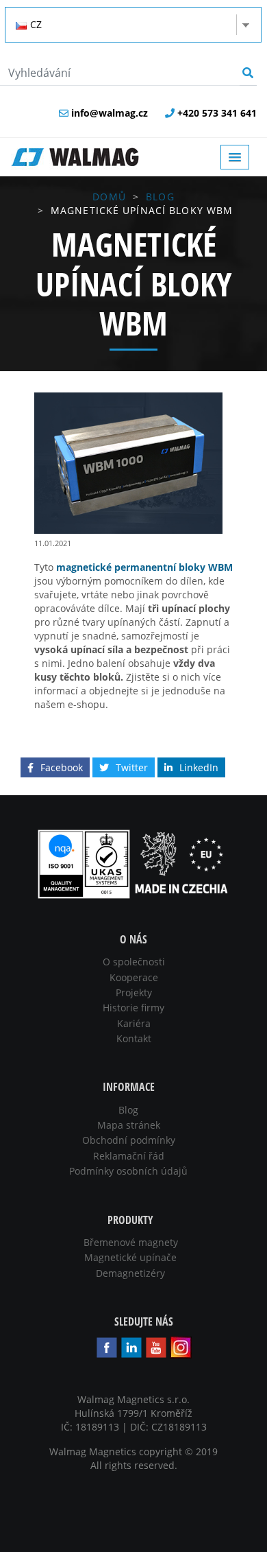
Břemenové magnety (131, 1242)
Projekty (134, 992)
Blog (160, 196)
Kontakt (133, 1038)
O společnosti (134, 961)
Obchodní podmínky (128, 1140)
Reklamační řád (128, 1155)
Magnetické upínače (130, 1257)
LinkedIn (198, 767)
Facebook (61, 767)
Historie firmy (133, 1007)
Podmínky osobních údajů (128, 1170)
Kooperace (134, 977)
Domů (108, 196)
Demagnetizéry (130, 1273)
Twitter (132, 767)
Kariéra (134, 1023)
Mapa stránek (128, 1124)
